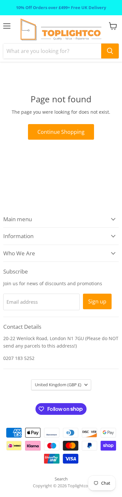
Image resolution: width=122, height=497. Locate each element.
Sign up (97, 301)
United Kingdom (58, 385)
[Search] (110, 51)
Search (61, 479)
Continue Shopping (61, 131)
